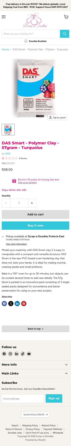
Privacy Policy (33, 429)
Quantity (6, 195)
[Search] (64, 34)
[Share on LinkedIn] (17, 303)
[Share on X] (10, 303)
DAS (7, 153)
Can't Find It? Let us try (37, 432)
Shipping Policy (30, 425)
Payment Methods (53, 429)
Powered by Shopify (35, 440)
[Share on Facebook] (4, 303)
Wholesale (58, 432)
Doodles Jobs (15, 432)
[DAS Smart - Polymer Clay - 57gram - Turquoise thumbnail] (8, 129)
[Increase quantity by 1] (32, 203)
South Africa (33, 414)
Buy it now (35, 225)
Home (5, 49)
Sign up (53, 398)
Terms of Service (13, 429)
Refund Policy (49, 425)
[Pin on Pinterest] (23, 303)
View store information (16, 244)
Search (15, 425)
